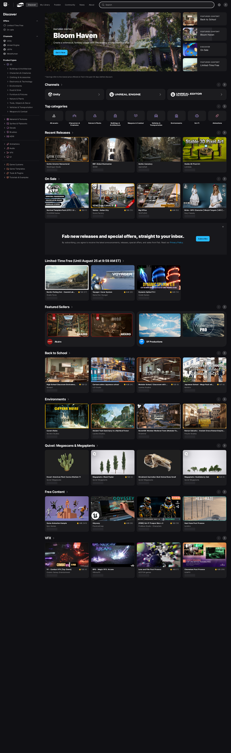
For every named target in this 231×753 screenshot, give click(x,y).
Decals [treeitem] (13, 128)
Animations (217, 123)
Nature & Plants (94, 123)
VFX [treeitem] (11, 152)
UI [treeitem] (11, 157)
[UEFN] (196, 94)
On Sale (66, 35)
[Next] (224, 85)
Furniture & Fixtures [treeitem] (18, 94)
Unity (9, 41)
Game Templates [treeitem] (17, 169)
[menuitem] (32, 5)
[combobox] (159, 4)
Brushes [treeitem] (13, 132)
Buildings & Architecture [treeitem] (20, 69)
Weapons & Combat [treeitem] (18, 111)
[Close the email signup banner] (223, 226)
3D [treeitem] (11, 64)
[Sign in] (226, 5)
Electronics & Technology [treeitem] (21, 81)
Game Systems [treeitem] (16, 164)
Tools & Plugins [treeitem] (16, 173)
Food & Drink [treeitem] (15, 90)
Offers (6, 21)
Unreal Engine (13, 45)
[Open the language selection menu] (219, 5)
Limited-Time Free (15, 25)
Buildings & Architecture (115, 124)
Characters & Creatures (74, 124)
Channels (7, 36)
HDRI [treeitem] (12, 136)
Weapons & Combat (136, 123)
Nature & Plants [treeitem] (17, 99)
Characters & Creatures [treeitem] (20, 73)
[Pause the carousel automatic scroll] (176, 66)
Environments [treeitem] (16, 86)
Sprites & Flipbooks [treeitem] (18, 123)
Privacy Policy (176, 242)
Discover (10, 14)
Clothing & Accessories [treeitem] (20, 77)
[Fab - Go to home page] (20, 5)
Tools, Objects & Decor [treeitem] (20, 103)
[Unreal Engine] (135, 94)
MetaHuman (12, 54)
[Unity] (74, 94)
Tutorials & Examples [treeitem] (19, 177)
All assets (54, 123)
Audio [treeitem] (12, 148)
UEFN (9, 49)
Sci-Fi (197, 123)
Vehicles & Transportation (156, 124)
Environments (176, 123)
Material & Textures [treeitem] (18, 119)
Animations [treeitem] (15, 144)
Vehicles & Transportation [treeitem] (21, 107)
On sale (10, 30)
